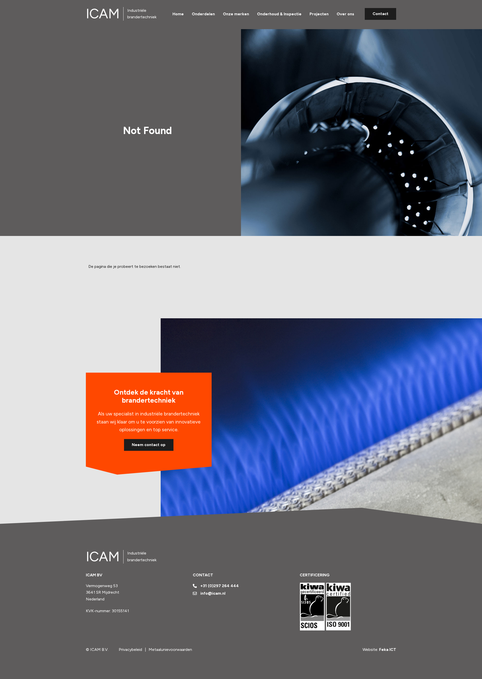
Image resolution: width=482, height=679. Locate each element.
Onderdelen (203, 13)
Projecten (319, 13)
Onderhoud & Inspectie (279, 13)
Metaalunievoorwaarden (170, 649)
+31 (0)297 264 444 (219, 585)
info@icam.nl (212, 593)
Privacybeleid (130, 649)
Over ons (345, 13)
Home (178, 13)
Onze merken (236, 13)
